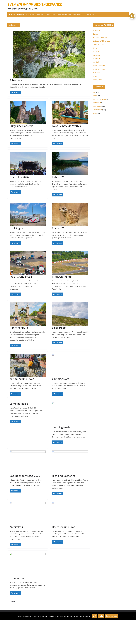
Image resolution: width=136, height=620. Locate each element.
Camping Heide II (20, 403)
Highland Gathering (63, 475)
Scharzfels (16, 80)
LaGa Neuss (17, 578)
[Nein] (133, 616)
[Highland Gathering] (70, 462)
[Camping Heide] (70, 414)
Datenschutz (90, 14)
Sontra (95, 34)
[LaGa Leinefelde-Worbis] (70, 112)
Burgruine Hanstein (21, 126)
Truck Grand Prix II (21, 276)
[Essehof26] (70, 215)
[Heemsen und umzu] (70, 513)
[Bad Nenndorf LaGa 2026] (28, 462)
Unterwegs (40, 14)
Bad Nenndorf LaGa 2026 (25, 475)
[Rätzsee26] (70, 163)
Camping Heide (61, 427)
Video (48, 14)
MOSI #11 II (97, 73)
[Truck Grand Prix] (70, 263)
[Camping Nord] (70, 365)
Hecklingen (16, 228)
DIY (53, 14)
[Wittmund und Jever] (28, 365)
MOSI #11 (96, 76)
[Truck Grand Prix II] (28, 263)
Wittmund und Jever (22, 379)
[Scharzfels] (49, 54)
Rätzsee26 (58, 177)
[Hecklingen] (28, 215)
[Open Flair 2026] (28, 163)
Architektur (16, 527)
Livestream (97, 103)
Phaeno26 (96, 59)
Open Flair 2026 (19, 177)
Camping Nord (60, 379)
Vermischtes (30, 14)
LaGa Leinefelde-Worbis (66, 126)
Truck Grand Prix (62, 276)
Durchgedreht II (98, 80)
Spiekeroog (59, 327)
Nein (101, 616)
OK (94, 616)
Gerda (21, 14)
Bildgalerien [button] (77, 14)
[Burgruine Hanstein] (28, 112)
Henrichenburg (19, 327)
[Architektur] (28, 513)
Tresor (95, 48)
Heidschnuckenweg (64, 14)
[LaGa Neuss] (28, 564)
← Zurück (11, 601)
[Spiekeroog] (70, 314)
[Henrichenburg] (28, 314)
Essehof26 (58, 228)
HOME (13, 14)
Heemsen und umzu (64, 527)
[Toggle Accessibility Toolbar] (132, 16)
